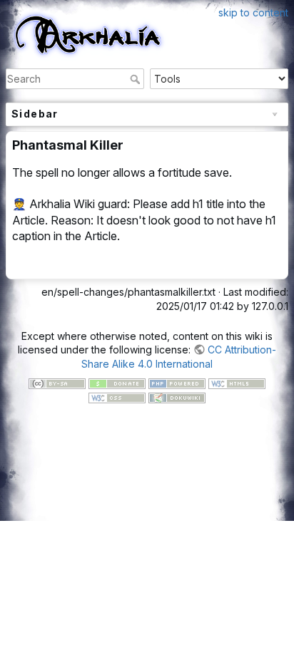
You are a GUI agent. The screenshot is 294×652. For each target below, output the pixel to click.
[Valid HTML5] (236, 382)
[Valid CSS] (117, 396)
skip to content (253, 12)
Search (136, 79)
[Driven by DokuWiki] (177, 396)
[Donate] (117, 382)
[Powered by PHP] (177, 382)
